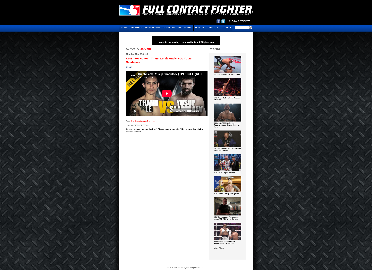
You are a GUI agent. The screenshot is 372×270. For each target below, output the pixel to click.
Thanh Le (151, 121)
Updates (184, 28)
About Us (213, 28)
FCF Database (152, 28)
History (200, 28)
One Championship (138, 121)
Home (124, 28)
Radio (169, 28)
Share (128, 67)
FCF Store (136, 28)
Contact (226, 28)
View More (219, 248)
